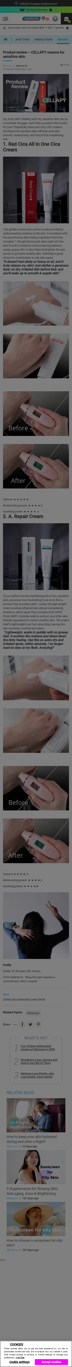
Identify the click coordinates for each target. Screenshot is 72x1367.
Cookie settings (19, 1362)
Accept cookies (51, 1362)
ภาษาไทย (20, 1357)
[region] (36, 1354)
